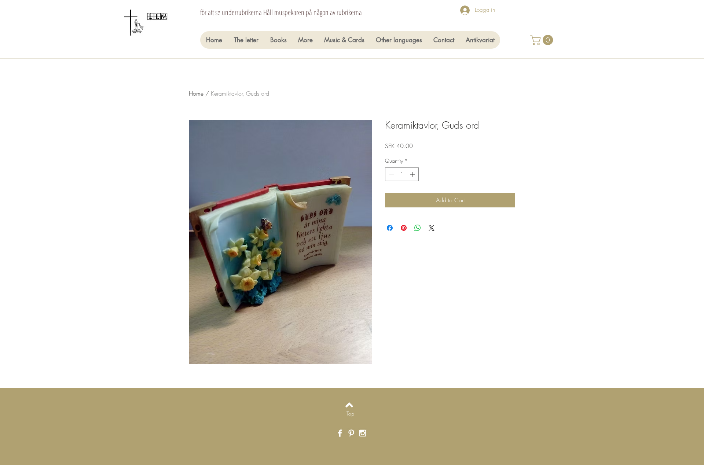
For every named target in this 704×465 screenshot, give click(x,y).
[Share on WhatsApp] (417, 228)
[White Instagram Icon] (362, 433)
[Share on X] (431, 228)
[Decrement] (390, 174)
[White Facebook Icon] (340, 433)
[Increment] (413, 174)
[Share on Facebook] (389, 228)
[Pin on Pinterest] (403, 228)
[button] (543, 40)
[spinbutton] (401, 174)
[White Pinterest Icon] (351, 433)
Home (196, 93)
